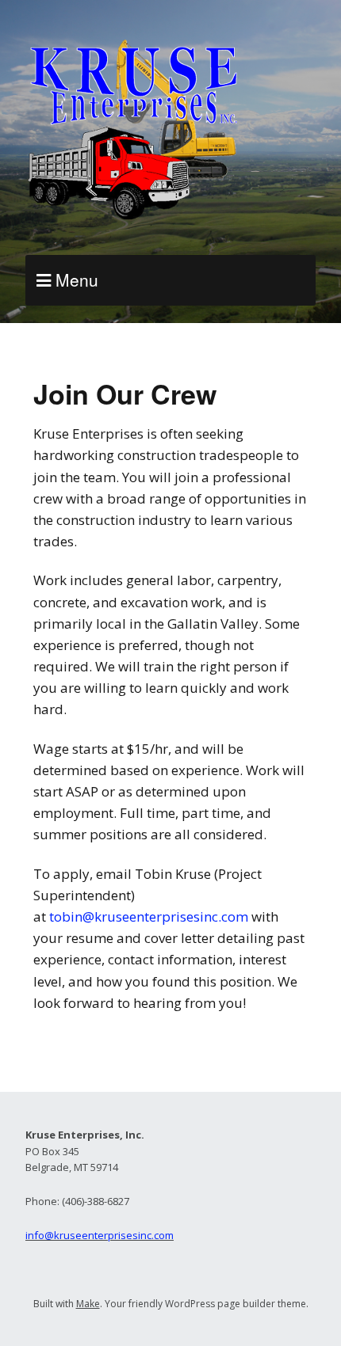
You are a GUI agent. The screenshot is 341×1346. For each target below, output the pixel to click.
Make (88, 1303)
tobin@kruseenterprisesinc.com (148, 916)
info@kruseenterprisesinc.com (99, 1235)
